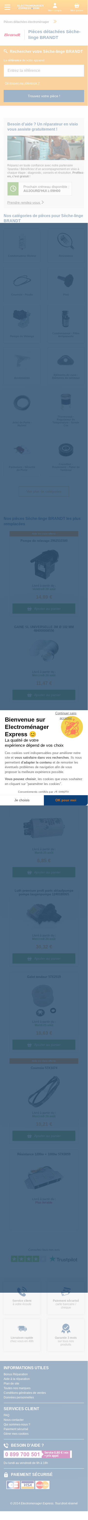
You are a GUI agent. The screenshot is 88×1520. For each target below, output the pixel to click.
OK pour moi (65, 800)
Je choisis (21, 800)
